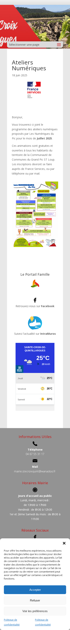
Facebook (47, 306)
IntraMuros (48, 333)
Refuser (35, 600)
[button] (64, 543)
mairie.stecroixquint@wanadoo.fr (34, 471)
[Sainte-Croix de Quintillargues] (35, 287)
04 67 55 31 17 (35, 454)
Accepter (35, 589)
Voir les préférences (35, 611)
